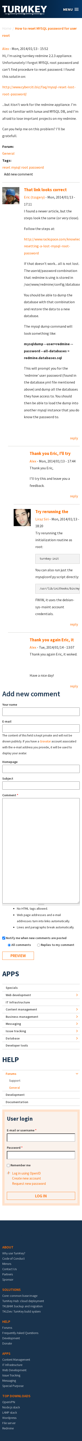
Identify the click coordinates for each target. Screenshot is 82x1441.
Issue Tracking (11, 1375)
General (8, 153)
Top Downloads (16, 1396)
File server (8, 1423)
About (7, 1247)
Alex (5, 48)
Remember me (20, 1165)
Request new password (29, 1183)
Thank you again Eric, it (52, 639)
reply (74, 438)
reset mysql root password (23, 167)
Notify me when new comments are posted (36, 938)
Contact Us (9, 1269)
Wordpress (9, 1418)
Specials (12, 988)
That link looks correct (45, 189)
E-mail (6, 721)
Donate (7, 1343)
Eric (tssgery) (34, 197)
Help (10, 1059)
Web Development (14, 1370)
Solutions (11, 1289)
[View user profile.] (10, 195)
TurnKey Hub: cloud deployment (23, 1301)
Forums (11, 1074)
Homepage (10, 762)
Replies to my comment (57, 945)
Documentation (17, 1102)
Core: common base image (19, 1296)
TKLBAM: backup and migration (22, 1306)
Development (15, 1095)
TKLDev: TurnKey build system (21, 1311)
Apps (10, 973)
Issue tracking (16, 1031)
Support (14, 1080)
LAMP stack (9, 1412)
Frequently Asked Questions (20, 1333)
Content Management (16, 1359)
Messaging (13, 1024)
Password (15, 1148)
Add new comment (18, 174)
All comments (21, 945)
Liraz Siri (42, 519)
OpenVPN (8, 1402)
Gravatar (45, 741)
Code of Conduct (13, 1258)
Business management (22, 1017)
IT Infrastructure (18, 1002)
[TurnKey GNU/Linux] (24, 13)
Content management (21, 1009)
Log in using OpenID (26, 1173)
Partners (7, 1274)
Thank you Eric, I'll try (50, 453)
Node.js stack (11, 1407)
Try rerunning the (51, 511)
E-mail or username (21, 1130)
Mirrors (6, 1264)
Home (6, 28)
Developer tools (17, 1045)
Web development (18, 995)
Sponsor (7, 1279)
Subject (7, 778)
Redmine (8, 1428)
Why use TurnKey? (13, 1253)
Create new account (26, 1178)
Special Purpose (12, 1386)
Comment (10, 795)
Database (13, 1038)
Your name (9, 704)
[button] (71, 9)
